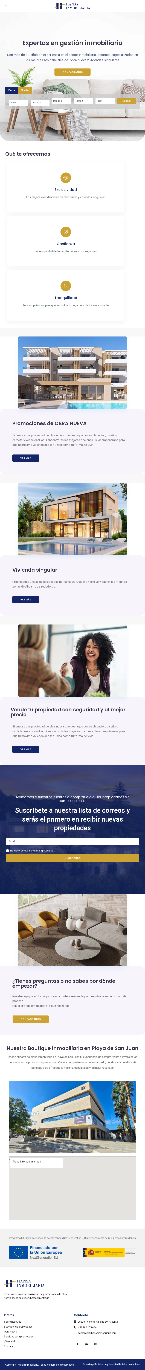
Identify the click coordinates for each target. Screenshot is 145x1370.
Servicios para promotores (19, 1336)
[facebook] (77, 1344)
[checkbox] (7, 850)
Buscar (127, 100)
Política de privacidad (107, 1364)
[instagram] (95, 1344)
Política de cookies (129, 1364)
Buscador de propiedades (18, 1326)
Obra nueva (10, 1331)
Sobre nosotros (12, 1321)
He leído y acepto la (20, 850)
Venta (11, 90)
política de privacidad (42, 850)
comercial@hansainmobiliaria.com (97, 1333)
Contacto (9, 1346)
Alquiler (25, 90)
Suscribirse (72, 858)
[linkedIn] (86, 1344)
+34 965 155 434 (87, 1327)
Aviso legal (89, 1364)
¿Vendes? (9, 1341)
